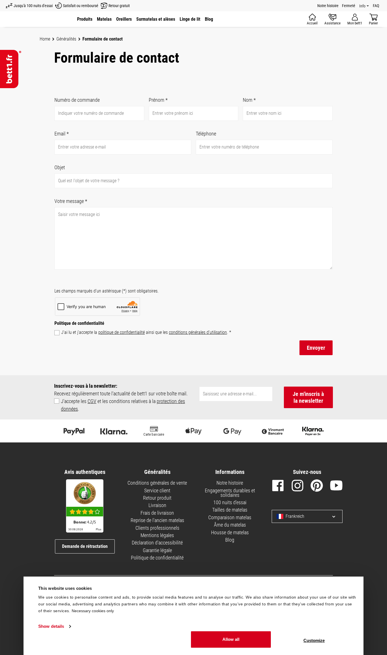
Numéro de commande (77, 100)
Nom (249, 100)
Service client (157, 490)
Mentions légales (157, 535)
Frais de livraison (157, 513)
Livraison (157, 505)
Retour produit (157, 498)
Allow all (230, 639)
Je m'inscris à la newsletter (308, 397)
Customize (314, 640)
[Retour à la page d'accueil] (11, 69)
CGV (92, 401)
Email (61, 134)
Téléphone (206, 134)
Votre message (70, 201)
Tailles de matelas (229, 510)
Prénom (158, 100)
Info (362, 6)
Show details (51, 626)
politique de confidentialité (121, 332)
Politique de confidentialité (157, 558)
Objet (59, 167)
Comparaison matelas (229, 517)
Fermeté (348, 5)
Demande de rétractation (85, 546)
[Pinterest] (317, 486)
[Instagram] (297, 486)
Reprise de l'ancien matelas (157, 520)
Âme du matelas (230, 525)
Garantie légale (157, 550)
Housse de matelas (230, 532)
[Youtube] (336, 486)
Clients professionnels (157, 528)
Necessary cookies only (93, 611)
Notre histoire (328, 5)
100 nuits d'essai (229, 502)
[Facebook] (278, 486)
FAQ (376, 5)
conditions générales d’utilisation (198, 332)
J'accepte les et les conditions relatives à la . (123, 405)
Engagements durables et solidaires (230, 492)
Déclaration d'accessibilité (157, 543)
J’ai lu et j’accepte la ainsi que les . (146, 332)
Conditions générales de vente (157, 483)
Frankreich (295, 516)
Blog (229, 540)
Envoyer (316, 347)
